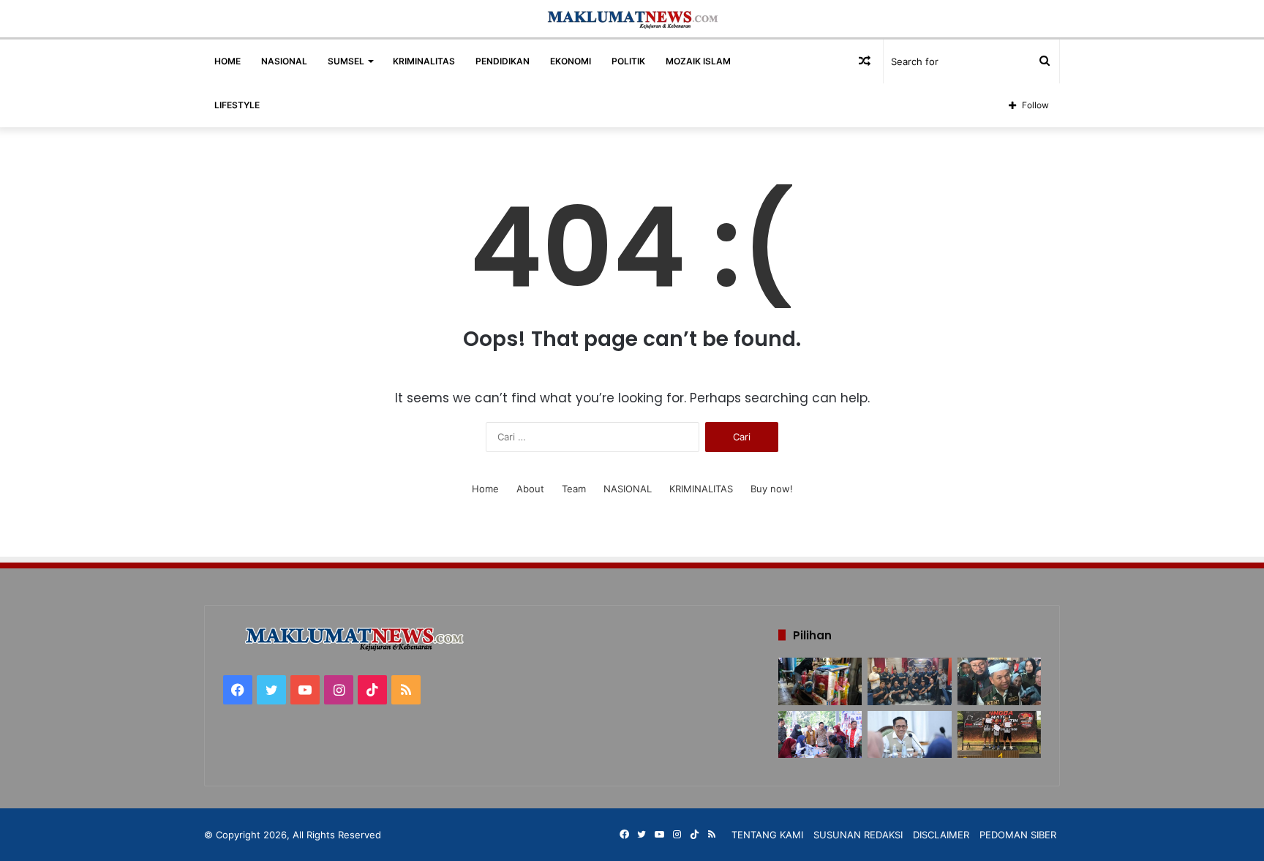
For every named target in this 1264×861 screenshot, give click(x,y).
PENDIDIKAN (502, 61)
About (530, 489)
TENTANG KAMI (767, 835)
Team (574, 489)
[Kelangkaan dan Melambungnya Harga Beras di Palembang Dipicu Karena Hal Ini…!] (820, 681)
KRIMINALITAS (424, 61)
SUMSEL (346, 61)
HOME (227, 61)
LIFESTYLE (237, 104)
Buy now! (771, 489)
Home (485, 489)
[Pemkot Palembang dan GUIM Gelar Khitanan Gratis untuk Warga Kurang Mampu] (820, 735)
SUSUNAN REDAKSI (858, 835)
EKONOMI (570, 61)
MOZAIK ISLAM (698, 61)
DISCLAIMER (941, 835)
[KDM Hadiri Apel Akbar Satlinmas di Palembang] (999, 681)
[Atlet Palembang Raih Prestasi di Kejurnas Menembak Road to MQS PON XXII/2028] (999, 735)
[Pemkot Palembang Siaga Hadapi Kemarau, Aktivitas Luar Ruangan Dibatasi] (909, 735)
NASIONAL (284, 61)
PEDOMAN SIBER (1017, 835)
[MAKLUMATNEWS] (632, 18)
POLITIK (628, 61)
